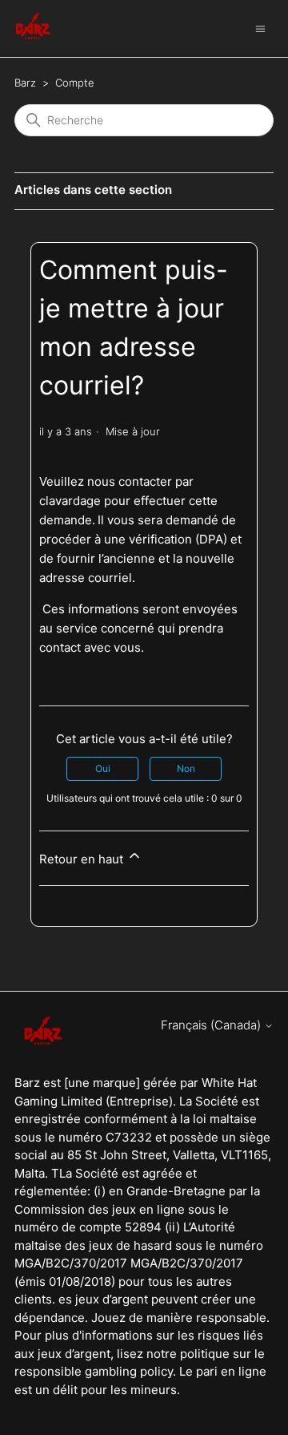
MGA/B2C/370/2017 (186, 1263)
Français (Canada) (212, 1025)
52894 (143, 1227)
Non (186, 768)
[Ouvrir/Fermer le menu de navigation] (260, 27)
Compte (74, 82)
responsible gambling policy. (95, 1371)
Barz (25, 82)
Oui (102, 768)
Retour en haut (82, 859)
